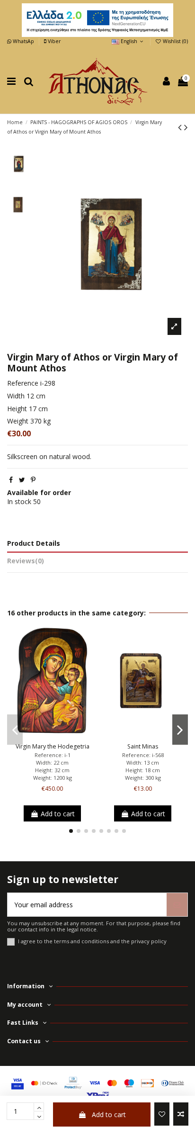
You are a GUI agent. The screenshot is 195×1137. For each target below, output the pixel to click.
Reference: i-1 (53, 754)
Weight (17, 420)
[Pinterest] (33, 479)
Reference (22, 383)
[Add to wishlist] (161, 1114)
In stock (19, 501)
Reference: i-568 (143, 754)
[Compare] (52, 735)
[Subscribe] (177, 904)
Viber (53, 41)
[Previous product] (181, 127)
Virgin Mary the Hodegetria (52, 746)
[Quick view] (65, 735)
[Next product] (186, 127)
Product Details (33, 543)
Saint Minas (142, 746)
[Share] (11, 479)
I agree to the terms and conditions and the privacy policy (92, 941)
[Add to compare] (180, 1114)
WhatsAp (23, 41)
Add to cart (109, 1114)
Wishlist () (174, 41)
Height (17, 408)
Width (16, 395)
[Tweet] (22, 479)
